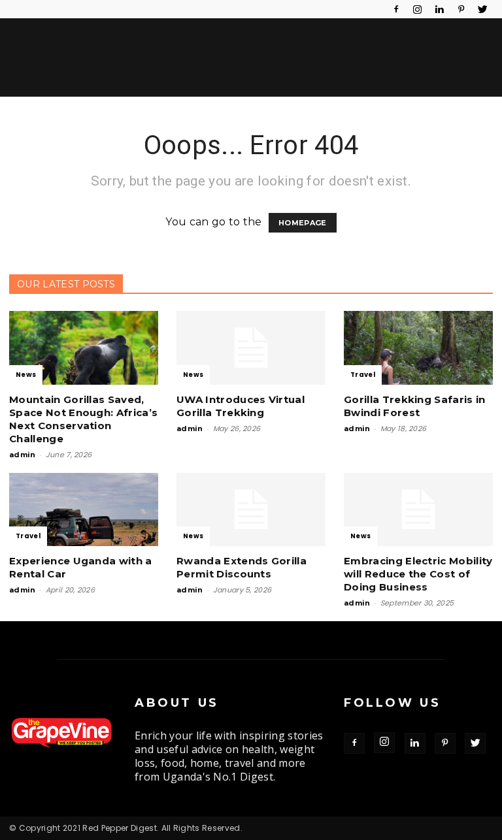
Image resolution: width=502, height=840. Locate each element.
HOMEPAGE (302, 222)
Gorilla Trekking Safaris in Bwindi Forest (415, 406)
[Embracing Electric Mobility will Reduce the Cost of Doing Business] (418, 510)
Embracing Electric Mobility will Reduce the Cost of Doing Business (418, 574)
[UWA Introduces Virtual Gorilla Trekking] (251, 348)
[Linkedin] (439, 9)
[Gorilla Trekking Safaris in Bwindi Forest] (418, 348)
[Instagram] (417, 9)
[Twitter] (483, 9)
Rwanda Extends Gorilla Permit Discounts (241, 567)
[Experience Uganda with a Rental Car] (83, 510)
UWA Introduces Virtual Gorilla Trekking (240, 406)
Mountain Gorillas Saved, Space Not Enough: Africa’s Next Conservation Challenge (83, 419)
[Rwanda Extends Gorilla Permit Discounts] (251, 510)
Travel (362, 375)
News (26, 375)
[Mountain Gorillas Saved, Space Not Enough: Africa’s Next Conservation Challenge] (83, 348)
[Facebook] (396, 9)
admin (22, 454)
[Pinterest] (461, 9)
